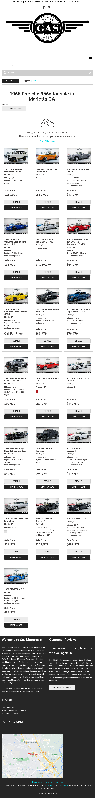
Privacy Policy (58, 782)
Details (16, 202)
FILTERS (12, 81)
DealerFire (48, 785)
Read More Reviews (62, 688)
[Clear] (33, 81)
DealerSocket (64, 785)
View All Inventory (47, 141)
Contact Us (48, 782)
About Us (41, 782)
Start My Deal (16, 208)
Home (4, 66)
